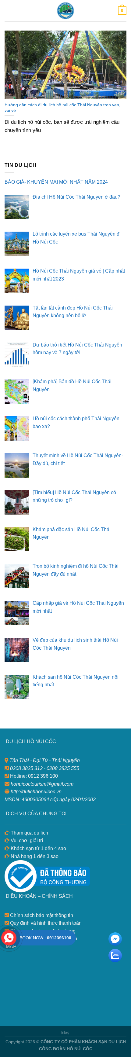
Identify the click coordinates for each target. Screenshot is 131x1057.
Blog (65, 1032)
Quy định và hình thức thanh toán (45, 923)
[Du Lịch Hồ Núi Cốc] (65, 10)
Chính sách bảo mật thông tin (41, 915)
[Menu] (8, 10)
